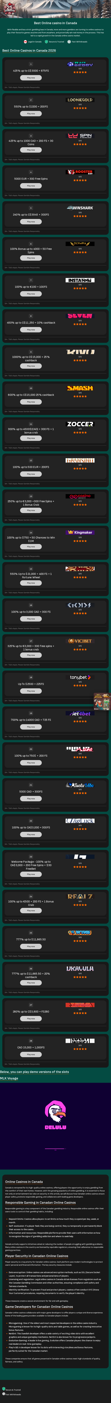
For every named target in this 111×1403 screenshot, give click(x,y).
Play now (31, 78)
